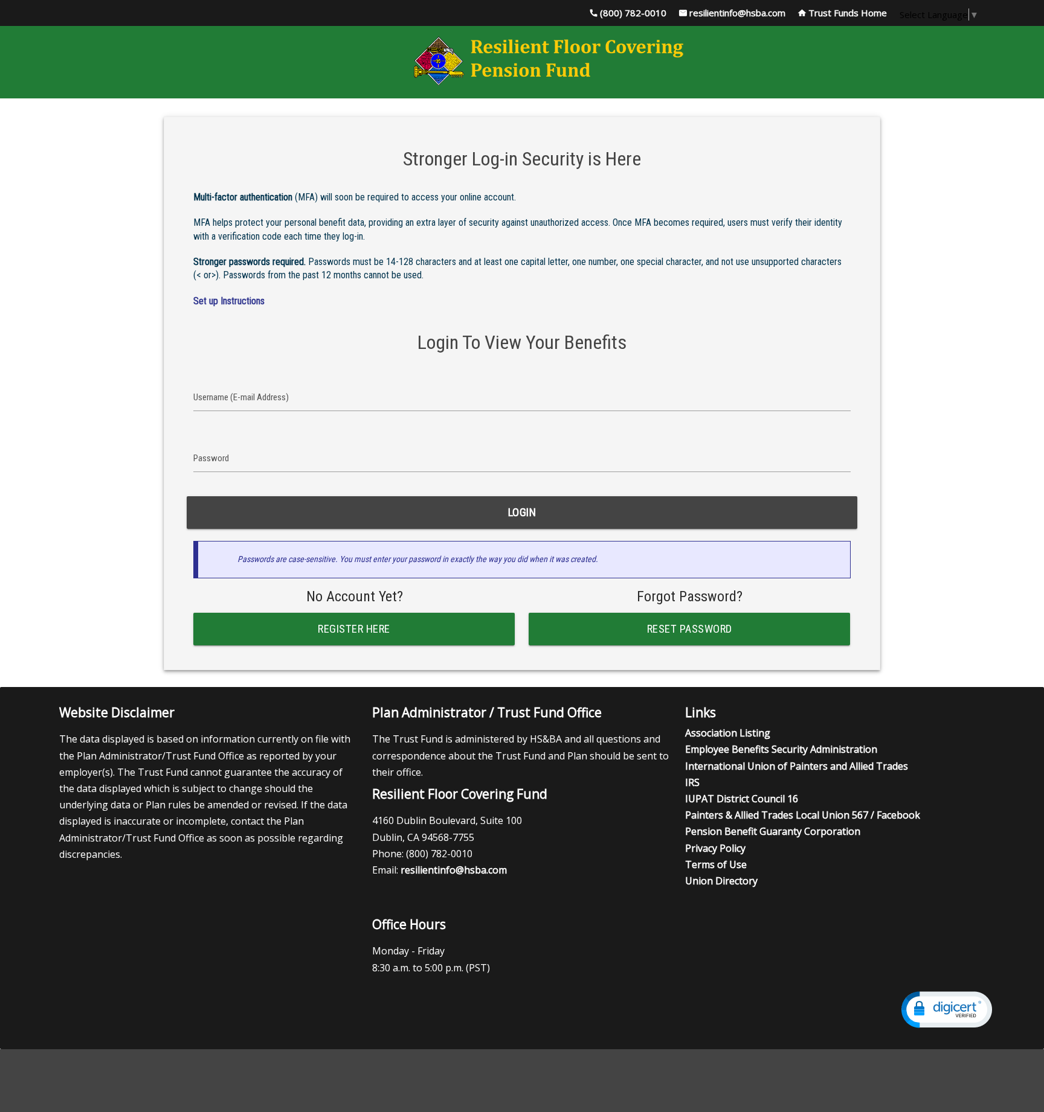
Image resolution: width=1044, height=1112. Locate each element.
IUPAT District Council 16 (741, 798)
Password (211, 458)
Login (522, 512)
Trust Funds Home (847, 13)
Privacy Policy (715, 848)
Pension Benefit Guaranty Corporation (772, 831)
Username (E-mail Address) (241, 397)
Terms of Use (716, 864)
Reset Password (689, 629)
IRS (692, 782)
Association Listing (727, 733)
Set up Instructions (229, 301)
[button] (946, 1009)
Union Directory (721, 880)
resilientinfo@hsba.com (737, 13)
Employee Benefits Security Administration (781, 749)
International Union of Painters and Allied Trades (796, 766)
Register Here (354, 629)
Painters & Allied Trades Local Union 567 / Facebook (802, 815)
